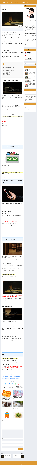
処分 (20, 387)
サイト (3, 445)
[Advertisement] (12, 139)
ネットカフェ (14, 387)
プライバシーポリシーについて (31, 2)
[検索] (35, 64)
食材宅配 (15, 2)
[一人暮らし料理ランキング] (28, 55)
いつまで (7, 387)
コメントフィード (27, 109)
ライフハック (18, 2)
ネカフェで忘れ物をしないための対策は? (8, 70)
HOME (19, 462)
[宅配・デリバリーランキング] (28, 52)
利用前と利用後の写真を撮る (7, 74)
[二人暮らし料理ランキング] (28, 58)
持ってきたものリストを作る (7, 72)
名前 (3, 438)
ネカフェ (10, 387)
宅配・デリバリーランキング (28, 53)
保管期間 (17, 387)
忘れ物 (22, 387)
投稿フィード (27, 107)
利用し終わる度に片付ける (7, 73)
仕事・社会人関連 (23, 2)
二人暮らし (11, 2)
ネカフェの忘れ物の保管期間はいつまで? (8, 67)
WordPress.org (27, 110)
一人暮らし (7, 2)
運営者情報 (4, 2)
